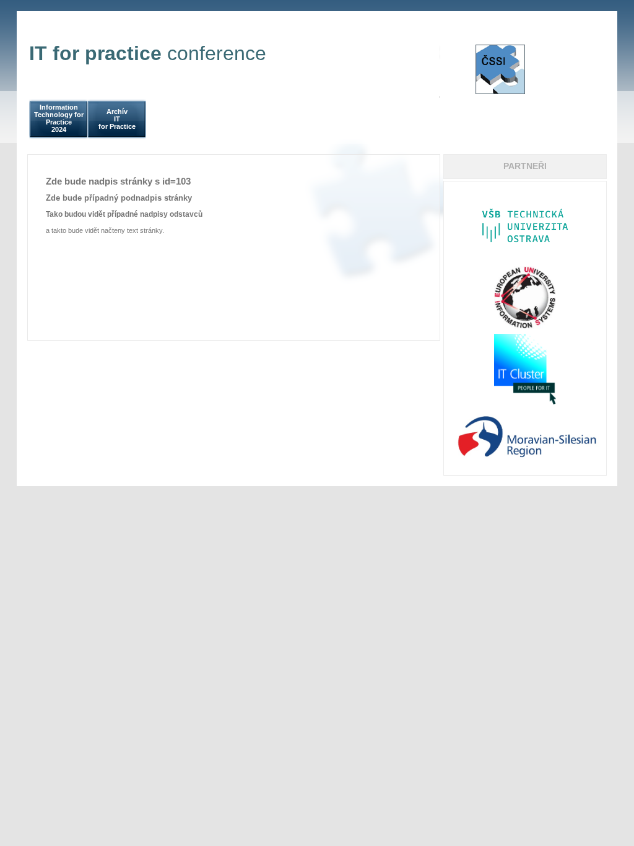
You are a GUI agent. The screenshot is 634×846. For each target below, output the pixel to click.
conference (147, 53)
